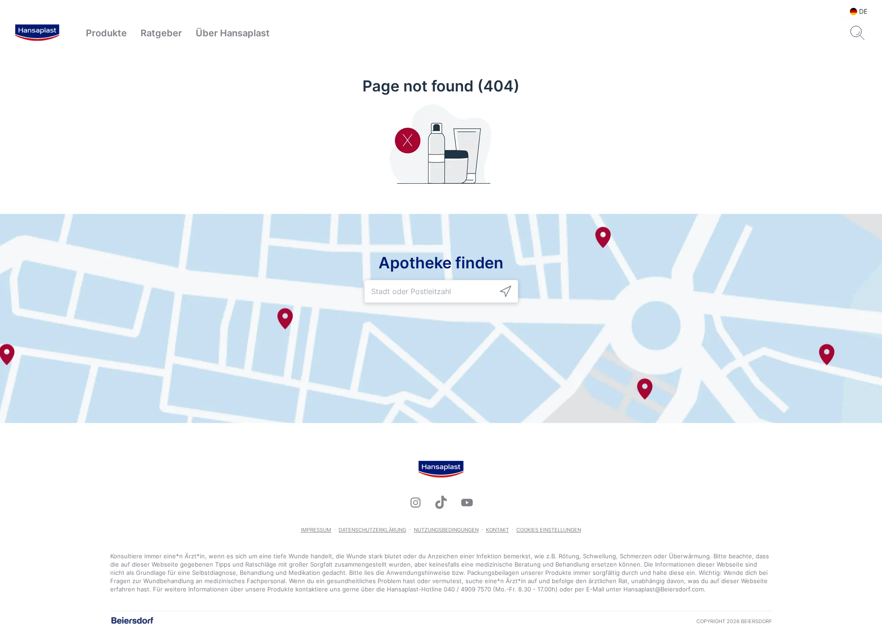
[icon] (505, 291)
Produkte (106, 33)
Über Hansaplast (233, 33)
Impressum (316, 530)
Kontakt (497, 530)
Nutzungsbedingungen (446, 530)
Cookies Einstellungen (548, 530)
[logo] (37, 33)
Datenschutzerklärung (372, 530)
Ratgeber (161, 33)
